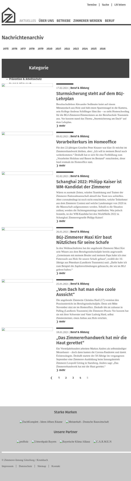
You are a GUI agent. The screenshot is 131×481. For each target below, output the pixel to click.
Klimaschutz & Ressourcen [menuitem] (68, 69)
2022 (67, 48)
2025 (94, 48)
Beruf (109, 21)
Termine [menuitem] (92, 4)
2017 (23, 48)
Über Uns (46, 21)
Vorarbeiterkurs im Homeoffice (86, 142)
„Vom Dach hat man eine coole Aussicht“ (86, 292)
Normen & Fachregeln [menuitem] (21, 74)
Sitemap (42, 466)
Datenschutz (25, 466)
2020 (49, 48)
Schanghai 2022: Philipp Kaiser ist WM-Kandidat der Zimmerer (89, 184)
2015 (6, 48)
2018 (32, 48)
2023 (76, 48)
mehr (62, 125)
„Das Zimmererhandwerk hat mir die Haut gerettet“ (91, 340)
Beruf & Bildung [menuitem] (62, 64)
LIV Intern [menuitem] (120, 4)
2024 (85, 48)
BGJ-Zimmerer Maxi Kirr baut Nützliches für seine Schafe (84, 240)
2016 (14, 48)
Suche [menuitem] (105, 4)
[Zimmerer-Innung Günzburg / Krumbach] (10, 22)
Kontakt (56, 466)
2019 (40, 48)
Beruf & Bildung (79, 88)
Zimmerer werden (87, 21)
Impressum (7, 466)
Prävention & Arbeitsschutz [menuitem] (25, 79)
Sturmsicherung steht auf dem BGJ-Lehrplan (90, 96)
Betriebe (64, 21)
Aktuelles (27, 21)
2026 (102, 48)
